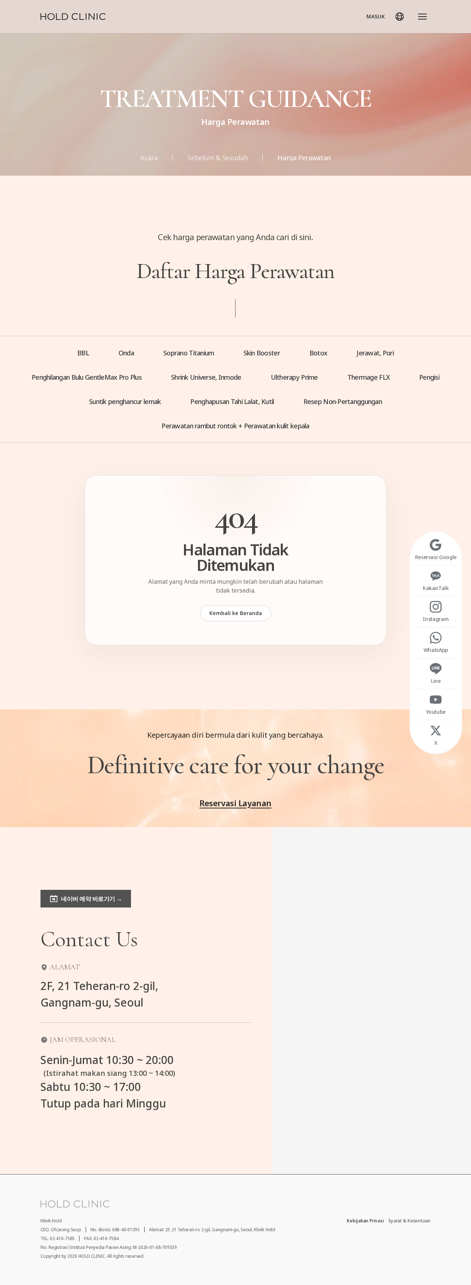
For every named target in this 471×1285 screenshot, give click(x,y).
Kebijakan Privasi (365, 1221)
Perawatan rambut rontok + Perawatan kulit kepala (235, 425)
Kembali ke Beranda (235, 613)
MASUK (375, 16)
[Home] (73, 16)
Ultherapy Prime (294, 377)
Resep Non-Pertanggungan (343, 401)
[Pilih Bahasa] (399, 16)
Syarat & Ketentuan (409, 1221)
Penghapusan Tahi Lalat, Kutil (232, 401)
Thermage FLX (368, 377)
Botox (318, 352)
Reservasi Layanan (235, 803)
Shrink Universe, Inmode (206, 377)
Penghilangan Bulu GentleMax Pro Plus (87, 377)
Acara (148, 157)
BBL (83, 352)
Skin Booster (262, 352)
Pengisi (429, 377)
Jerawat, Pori (375, 352)
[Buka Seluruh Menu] (422, 16)
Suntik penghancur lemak (125, 401)
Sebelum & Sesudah (217, 157)
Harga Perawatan (304, 157)
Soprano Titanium (188, 352)
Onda (126, 352)
